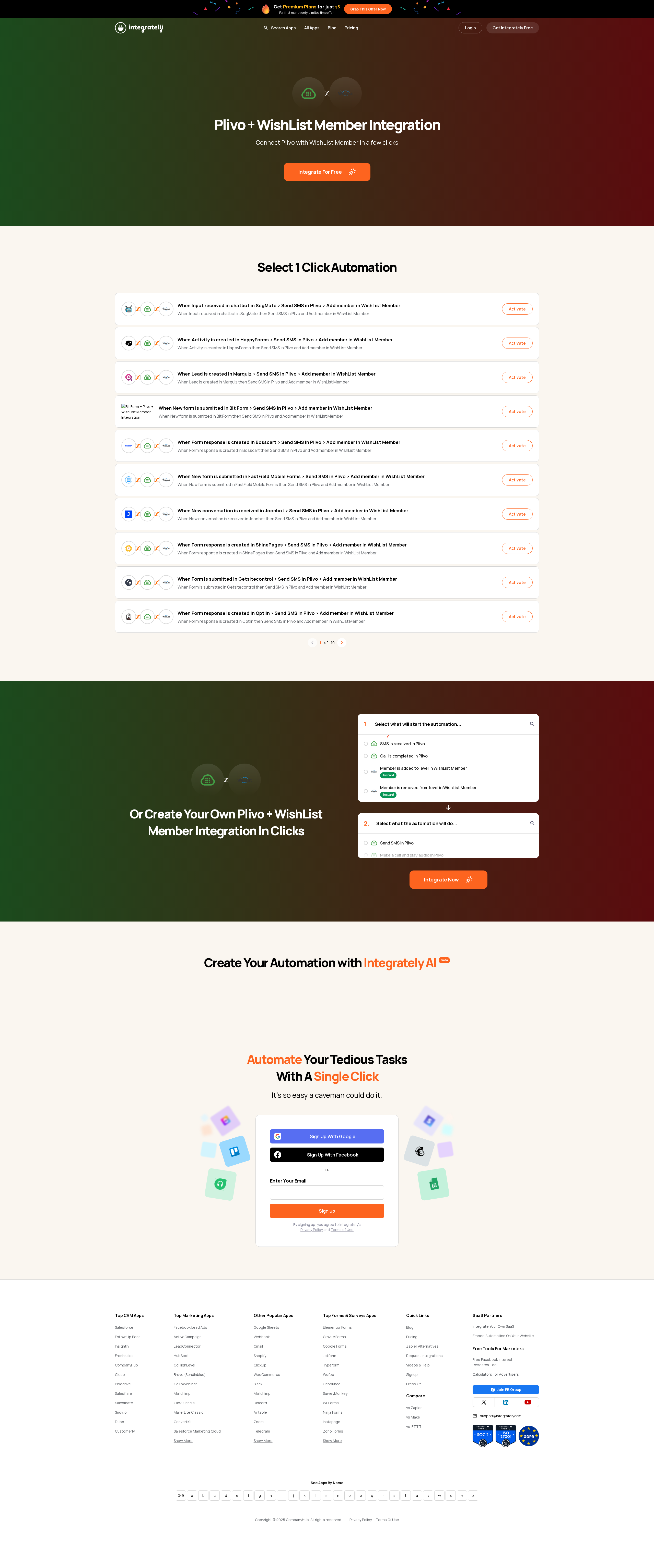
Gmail (258, 1346)
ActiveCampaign (188, 1336)
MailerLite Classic (188, 1412)
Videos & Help (418, 1365)
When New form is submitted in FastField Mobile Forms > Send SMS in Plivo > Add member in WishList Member (301, 476)
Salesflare (123, 1393)
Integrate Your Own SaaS (493, 1326)
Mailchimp (182, 1393)
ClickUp (260, 1365)
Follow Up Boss (128, 1336)
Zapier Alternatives (422, 1346)
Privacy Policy (311, 1229)
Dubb (119, 1421)
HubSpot (181, 1355)
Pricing (351, 28)
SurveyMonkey (335, 1393)
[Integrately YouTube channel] (528, 1402)
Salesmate (124, 1402)
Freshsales (124, 1355)
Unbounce (332, 1384)
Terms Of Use (387, 1519)
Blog (332, 28)
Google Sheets (266, 1327)
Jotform (329, 1355)
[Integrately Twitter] (484, 1402)
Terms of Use (342, 1229)
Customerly (125, 1431)
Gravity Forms (334, 1336)
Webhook (262, 1336)
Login (470, 28)
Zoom (259, 1421)
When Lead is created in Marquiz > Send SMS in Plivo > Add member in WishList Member (277, 374)
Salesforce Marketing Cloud (197, 1431)
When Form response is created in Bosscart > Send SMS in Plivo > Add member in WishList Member (289, 442)
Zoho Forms (333, 1431)
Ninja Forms (333, 1412)
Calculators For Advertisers (496, 1374)
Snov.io (121, 1412)
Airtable (260, 1412)
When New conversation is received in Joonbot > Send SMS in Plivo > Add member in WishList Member (293, 510)
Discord (260, 1402)
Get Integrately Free (513, 28)
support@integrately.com (500, 1415)
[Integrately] (139, 28)
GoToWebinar (185, 1384)
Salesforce (124, 1327)
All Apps (312, 28)
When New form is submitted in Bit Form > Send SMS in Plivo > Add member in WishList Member (265, 408)
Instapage (331, 1421)
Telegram (262, 1431)
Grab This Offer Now (368, 9)
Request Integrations (424, 1355)
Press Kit (413, 1384)
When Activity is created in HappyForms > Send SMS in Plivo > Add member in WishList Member (285, 340)
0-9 (181, 1495)
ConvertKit (183, 1421)
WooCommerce (267, 1374)
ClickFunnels (184, 1402)
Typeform (331, 1365)
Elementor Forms (337, 1327)
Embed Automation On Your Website (503, 1335)
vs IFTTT (414, 1426)
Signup (412, 1374)
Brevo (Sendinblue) (190, 1374)
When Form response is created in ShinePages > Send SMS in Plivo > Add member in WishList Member (292, 545)
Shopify (260, 1355)
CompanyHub (126, 1365)
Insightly (122, 1346)
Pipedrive (123, 1384)
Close (120, 1374)
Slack (258, 1384)
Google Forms (335, 1346)
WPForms (331, 1402)
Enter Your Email (288, 1181)
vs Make (413, 1417)
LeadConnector (187, 1346)
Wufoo (328, 1374)
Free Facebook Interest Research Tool (492, 1362)
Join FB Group (509, 1389)
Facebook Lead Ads (190, 1327)
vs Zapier (414, 1407)
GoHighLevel (184, 1365)
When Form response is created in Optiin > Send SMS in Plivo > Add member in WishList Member (286, 613)
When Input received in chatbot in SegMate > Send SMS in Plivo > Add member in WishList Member (289, 305)
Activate (517, 309)
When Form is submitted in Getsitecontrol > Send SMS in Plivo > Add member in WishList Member (287, 579)
